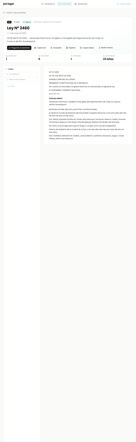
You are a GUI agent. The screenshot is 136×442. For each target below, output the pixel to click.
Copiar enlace (88, 48)
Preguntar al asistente (20, 48)
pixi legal (8, 4)
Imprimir (72, 48)
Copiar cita (41, 48)
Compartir (57, 48)
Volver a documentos (16, 12)
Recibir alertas (107, 48)
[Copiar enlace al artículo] (125, 98)
